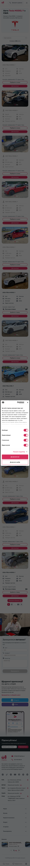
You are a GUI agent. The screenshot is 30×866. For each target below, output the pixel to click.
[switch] (26, 435)
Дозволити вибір (15, 462)
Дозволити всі (15, 457)
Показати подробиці (19, 451)
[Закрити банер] (27, 402)
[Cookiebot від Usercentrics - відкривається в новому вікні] (18, 402)
